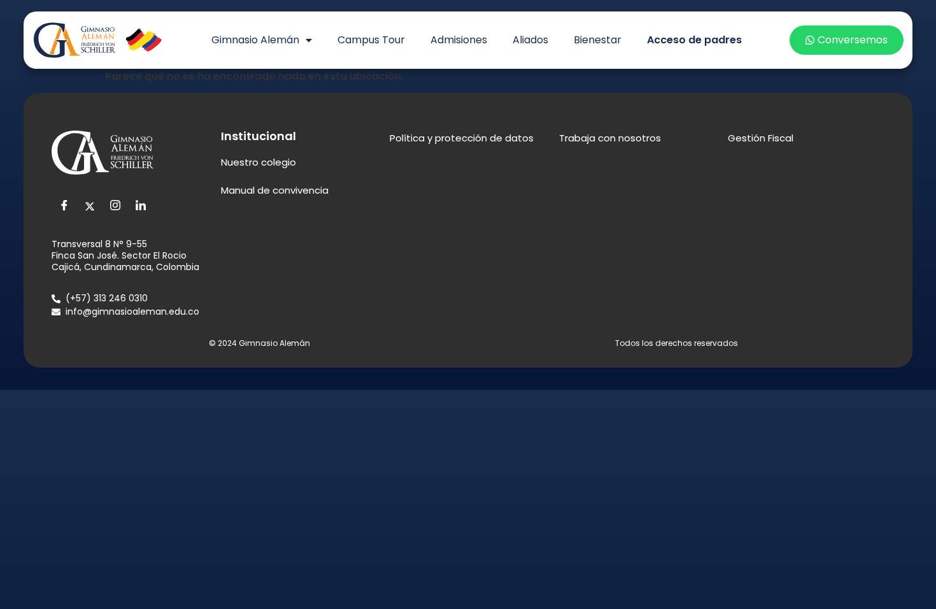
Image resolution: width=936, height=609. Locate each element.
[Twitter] (89, 206)
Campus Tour (371, 39)
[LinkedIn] (140, 206)
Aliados (530, 39)
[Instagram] (115, 206)
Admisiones (458, 39)
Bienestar (597, 39)
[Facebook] (64, 206)
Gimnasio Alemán (255, 39)
